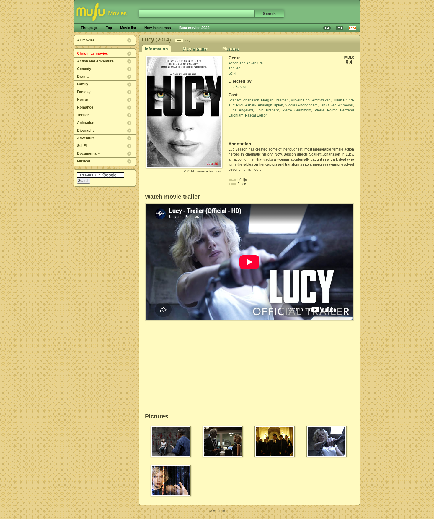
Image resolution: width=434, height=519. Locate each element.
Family (82, 84)
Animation (85, 123)
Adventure (86, 138)
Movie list (128, 28)
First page (89, 28)
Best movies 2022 (194, 28)
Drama (83, 77)
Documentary (88, 153)
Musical (83, 161)
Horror (82, 100)
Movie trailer (195, 48)
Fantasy (84, 92)
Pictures (230, 48)
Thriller (83, 115)
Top (109, 28)
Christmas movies (92, 53)
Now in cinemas (157, 28)
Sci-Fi (82, 146)
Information (156, 48)
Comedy (84, 69)
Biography (85, 130)
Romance (85, 107)
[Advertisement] (387, 89)
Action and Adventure (95, 61)
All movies (86, 40)
